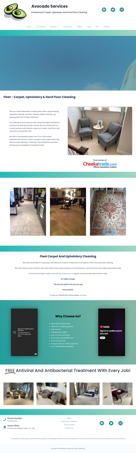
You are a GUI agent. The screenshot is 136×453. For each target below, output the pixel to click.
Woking (39, 438)
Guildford (15, 438)
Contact (106, 27)
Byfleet (45, 438)
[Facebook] (104, 9)
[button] (54, 26)
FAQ (97, 27)
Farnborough (70, 438)
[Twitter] (113, 9)
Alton (78, 438)
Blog (89, 27)
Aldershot (61, 438)
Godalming (24, 438)
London (115, 438)
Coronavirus (40, 27)
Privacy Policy (69, 425)
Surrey (121, 438)
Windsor (91, 438)
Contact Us (69, 428)
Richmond (98, 438)
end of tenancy (64, 273)
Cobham (32, 438)
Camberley (107, 438)
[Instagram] (122, 9)
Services (53, 27)
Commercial (67, 27)
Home (29, 27)
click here (82, 295)
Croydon (84, 438)
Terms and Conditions (69, 421)
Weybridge (53, 438)
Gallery (79, 27)
